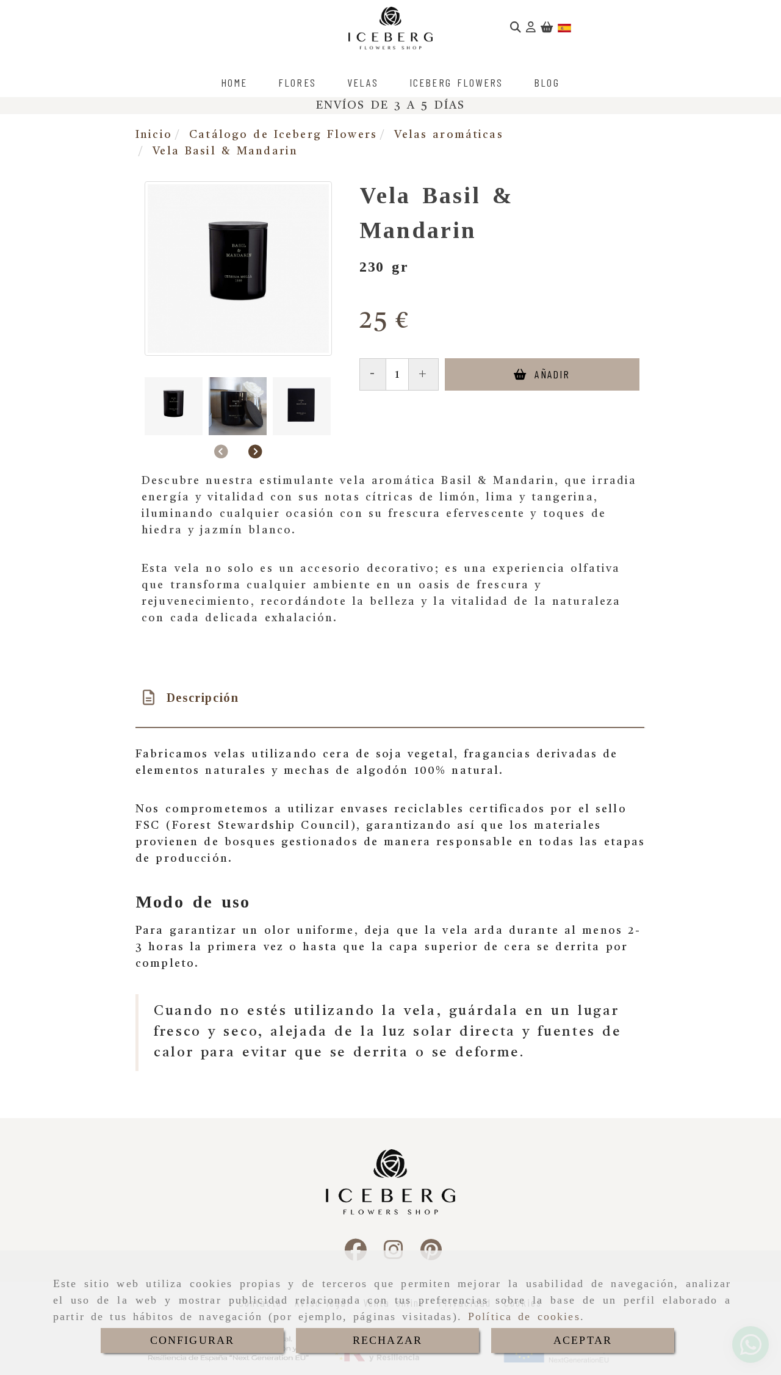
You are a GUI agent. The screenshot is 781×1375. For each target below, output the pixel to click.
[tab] (389, 697)
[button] (531, 28)
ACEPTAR (582, 1340)
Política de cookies (524, 1316)
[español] (564, 28)
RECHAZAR (387, 1340)
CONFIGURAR (192, 1340)
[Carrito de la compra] (546, 28)
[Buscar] (516, 28)
